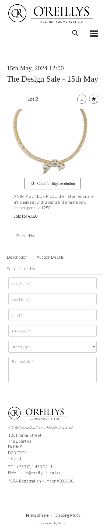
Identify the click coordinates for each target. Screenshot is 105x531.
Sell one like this (21, 268)
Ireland (14, 458)
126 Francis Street (24, 435)
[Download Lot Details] (81, 99)
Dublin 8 (15, 446)
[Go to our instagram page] (53, 235)
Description (17, 257)
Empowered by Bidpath (53, 523)
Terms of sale (37, 515)
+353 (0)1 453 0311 (34, 466)
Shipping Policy (67, 515)
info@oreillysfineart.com (43, 472)
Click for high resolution (55, 184)
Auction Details (50, 257)
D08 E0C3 (17, 452)
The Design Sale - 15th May (52, 78)
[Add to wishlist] (93, 99)
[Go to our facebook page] (13, 490)
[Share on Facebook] (42, 235)
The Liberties (20, 441)
